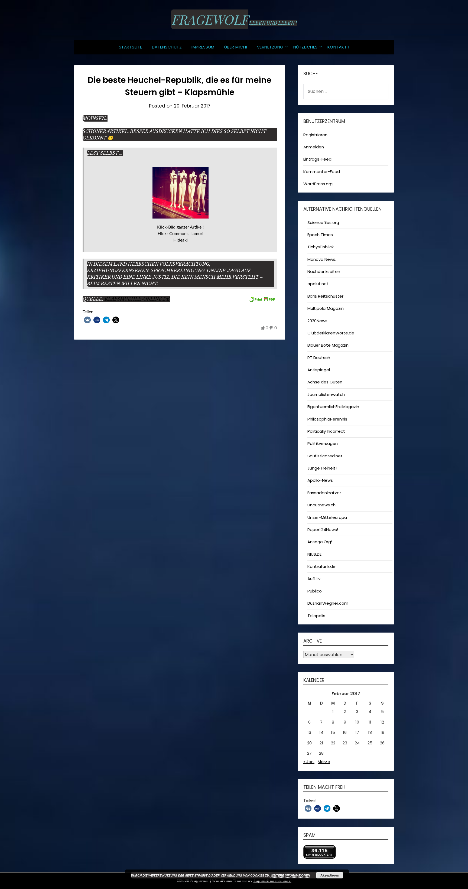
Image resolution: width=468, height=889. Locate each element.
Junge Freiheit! (322, 468)
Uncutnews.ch (321, 505)
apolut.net (318, 283)
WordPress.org (318, 184)
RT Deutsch (318, 357)
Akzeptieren (329, 875)
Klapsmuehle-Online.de (137, 299)
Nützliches (305, 47)
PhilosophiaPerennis (327, 419)
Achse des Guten (324, 382)
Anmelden (313, 147)
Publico (314, 591)
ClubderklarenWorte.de (330, 333)
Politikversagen (322, 443)
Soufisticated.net (325, 456)
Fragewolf (209, 19)
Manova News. (321, 259)
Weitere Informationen (290, 875)
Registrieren (315, 135)
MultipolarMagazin (325, 308)
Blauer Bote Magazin (328, 345)
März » (324, 761)
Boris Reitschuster (325, 296)
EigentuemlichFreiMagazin (333, 406)
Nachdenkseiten (323, 271)
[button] (87, 320)
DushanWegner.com (327, 603)
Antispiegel (318, 370)
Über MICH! (235, 47)
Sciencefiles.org (323, 222)
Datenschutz (167, 47)
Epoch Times (320, 234)
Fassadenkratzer (324, 493)
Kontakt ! (338, 47)
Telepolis (316, 615)
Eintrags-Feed (317, 159)
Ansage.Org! (319, 542)
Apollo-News (320, 480)
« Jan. (308, 761)
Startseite (130, 47)
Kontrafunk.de (321, 566)
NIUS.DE (314, 554)
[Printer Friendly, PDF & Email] (261, 299)
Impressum (202, 47)
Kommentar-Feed (321, 171)
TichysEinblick (320, 247)
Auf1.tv (313, 578)
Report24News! (322, 529)
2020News (317, 321)
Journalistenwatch (326, 394)
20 (309, 743)
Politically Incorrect (326, 431)
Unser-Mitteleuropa (327, 517)
